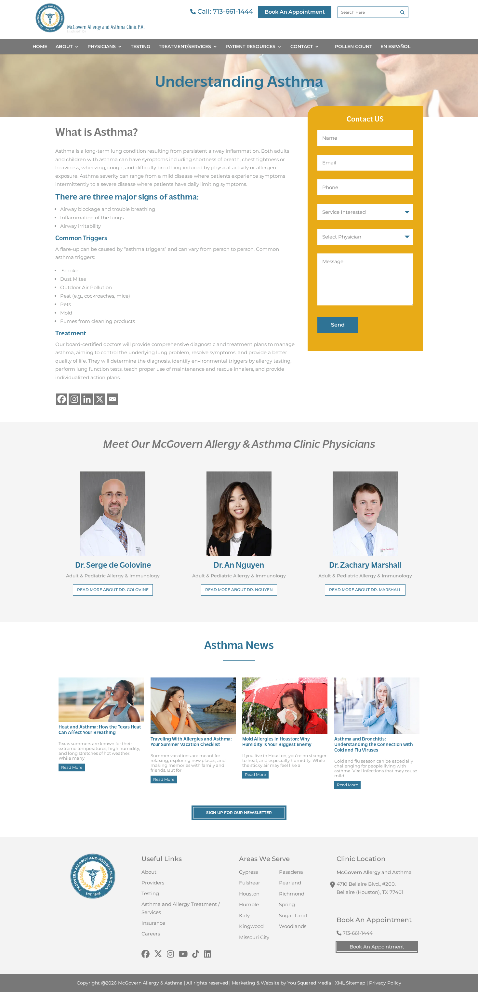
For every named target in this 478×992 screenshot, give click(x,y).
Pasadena (291, 872)
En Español (395, 46)
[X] (99, 399)
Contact (301, 46)
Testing (140, 46)
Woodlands (292, 926)
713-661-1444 (357, 933)
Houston (249, 894)
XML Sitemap (350, 983)
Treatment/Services (185, 46)
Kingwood (251, 926)
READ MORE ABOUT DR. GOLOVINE (113, 589)
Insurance (153, 923)
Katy (244, 915)
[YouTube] (183, 954)
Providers (152, 883)
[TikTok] (195, 954)
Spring (287, 904)
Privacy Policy (385, 983)
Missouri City (254, 937)
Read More (71, 767)
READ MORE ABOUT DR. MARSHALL (365, 589)
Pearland (290, 883)
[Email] (112, 399)
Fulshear (249, 883)
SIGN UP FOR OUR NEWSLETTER (239, 812)
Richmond (291, 894)
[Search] (402, 12)
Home (40, 46)
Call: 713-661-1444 (224, 11)
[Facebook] (61, 399)
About (64, 46)
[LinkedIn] (207, 954)
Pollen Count (353, 46)
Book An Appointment (295, 12)
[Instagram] (74, 399)
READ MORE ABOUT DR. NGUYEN (239, 589)
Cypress (248, 872)
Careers (150, 934)
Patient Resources (250, 46)
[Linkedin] (87, 399)
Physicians (101, 46)
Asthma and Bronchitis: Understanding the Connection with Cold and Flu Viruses (373, 745)
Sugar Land (293, 915)
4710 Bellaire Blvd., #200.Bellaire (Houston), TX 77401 (370, 888)
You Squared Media (309, 983)
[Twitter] (158, 954)
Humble (249, 904)
